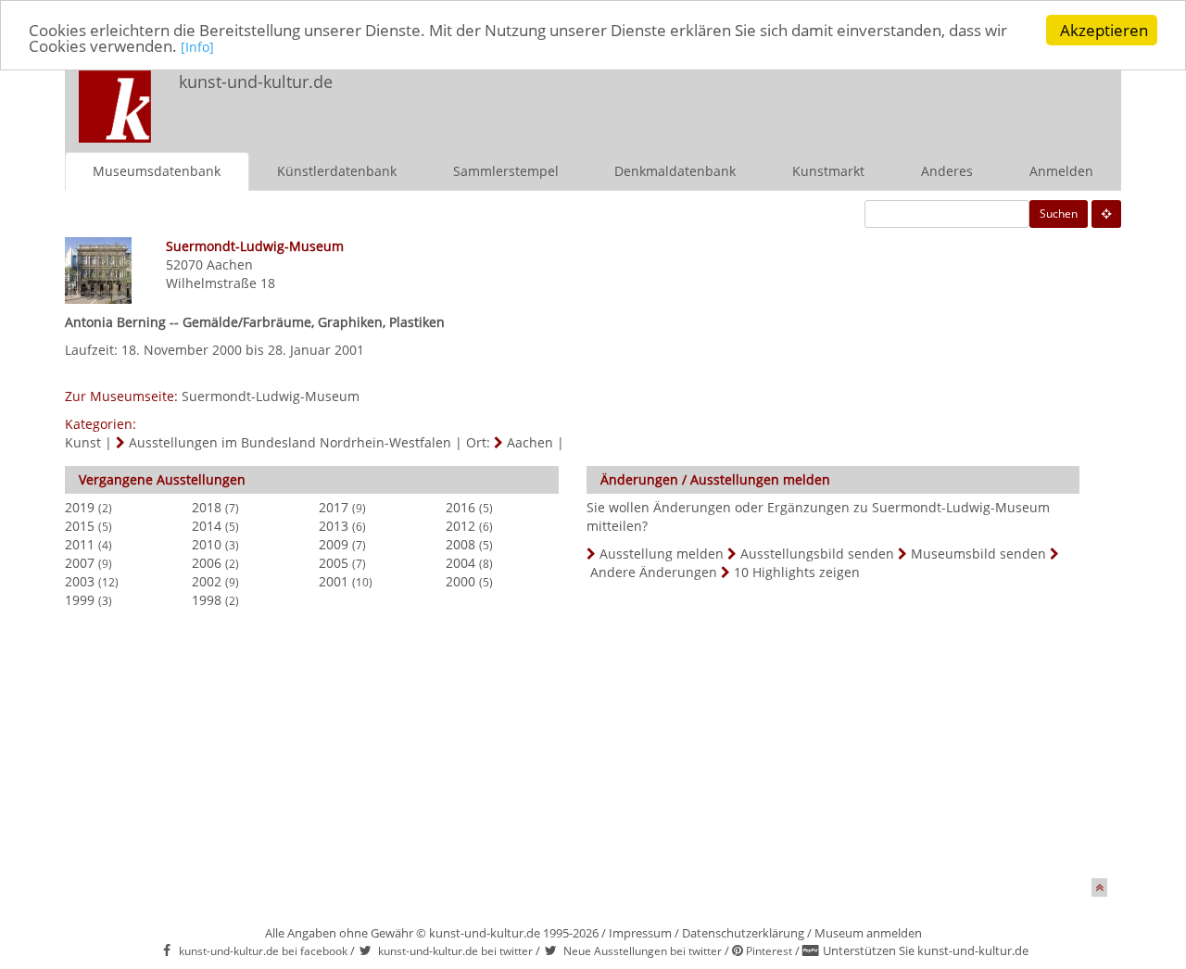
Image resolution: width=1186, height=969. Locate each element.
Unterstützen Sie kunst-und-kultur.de (925, 950)
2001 (333, 581)
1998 (206, 600)
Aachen (230, 264)
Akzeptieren (1104, 30)
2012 (460, 526)
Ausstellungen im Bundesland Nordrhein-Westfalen (290, 442)
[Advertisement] (876, 98)
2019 (80, 507)
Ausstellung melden (661, 553)
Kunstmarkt (828, 171)
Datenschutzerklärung (743, 933)
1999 (80, 600)
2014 (206, 526)
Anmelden (1061, 171)
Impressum (640, 933)
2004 (460, 563)
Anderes (947, 171)
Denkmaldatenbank (675, 171)
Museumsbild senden (978, 553)
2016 (460, 507)
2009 (333, 544)
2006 (206, 563)
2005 (333, 563)
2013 (333, 526)
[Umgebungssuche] (1106, 214)
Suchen (1059, 213)
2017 (333, 507)
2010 (206, 544)
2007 (80, 563)
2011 (80, 544)
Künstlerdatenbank (337, 171)
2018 (206, 507)
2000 (460, 581)
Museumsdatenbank (157, 171)
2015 (80, 526)
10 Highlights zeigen (797, 572)
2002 (206, 581)
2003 (80, 581)
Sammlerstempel (506, 171)
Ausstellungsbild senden (817, 553)
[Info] (197, 48)
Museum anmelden (868, 933)
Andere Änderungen (653, 572)
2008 (460, 544)
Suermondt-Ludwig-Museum (271, 396)
